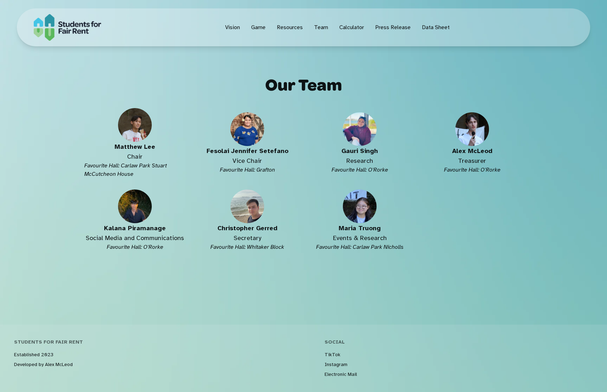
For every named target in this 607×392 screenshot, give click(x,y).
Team (321, 27)
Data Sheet (436, 27)
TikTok (332, 355)
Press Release (393, 27)
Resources (290, 27)
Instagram (336, 364)
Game (258, 27)
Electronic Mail (341, 374)
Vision (232, 27)
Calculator (351, 27)
